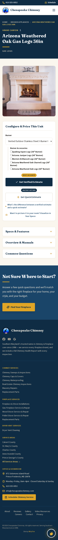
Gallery (28, 511)
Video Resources (42, 511)
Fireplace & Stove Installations (15, 403)
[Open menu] (54, 10)
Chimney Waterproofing (12, 380)
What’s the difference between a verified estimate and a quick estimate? (29, 206)
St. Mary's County (10, 446)
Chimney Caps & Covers (12, 376)
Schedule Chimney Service (20, 497)
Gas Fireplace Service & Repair (16, 407)
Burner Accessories (18, 148)
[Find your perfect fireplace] (51, 533)
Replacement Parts (10, 392)
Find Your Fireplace (21, 307)
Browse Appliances (20, 22)
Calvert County (8, 442)
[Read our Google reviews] (14, 339)
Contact (29, 514)
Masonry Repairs (9, 388)
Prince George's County (12, 457)
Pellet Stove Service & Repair (15, 415)
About (7, 511)
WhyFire (32, 531)
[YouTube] (9, 339)
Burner (9, 135)
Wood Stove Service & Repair (15, 411)
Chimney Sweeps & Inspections (16, 372)
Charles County (9, 450)
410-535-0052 (12, 2)
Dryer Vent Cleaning (11, 430)
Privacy (40, 514)
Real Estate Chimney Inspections (16, 384)
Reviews (17, 511)
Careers (18, 514)
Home (4, 22)
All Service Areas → (11, 461)
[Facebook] (3, 339)
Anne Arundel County (11, 453)
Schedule (52, 2)
